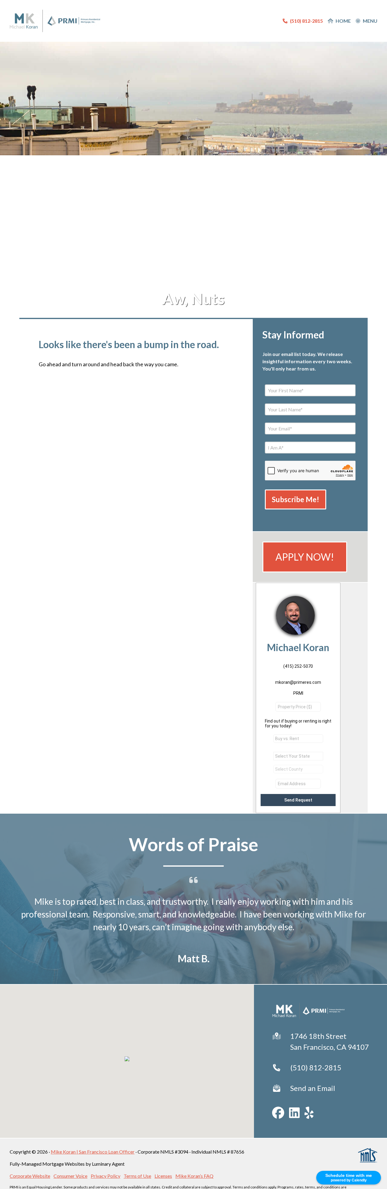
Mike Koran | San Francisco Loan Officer (93, 1151)
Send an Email (312, 1088)
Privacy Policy (105, 1176)
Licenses (163, 1176)
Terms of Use (137, 1176)
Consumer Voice (70, 1176)
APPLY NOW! (304, 557)
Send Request (298, 800)
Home (343, 21)
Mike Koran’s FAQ (194, 1176)
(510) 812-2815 (315, 1067)
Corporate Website (30, 1176)
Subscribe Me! (295, 499)
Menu (370, 21)
